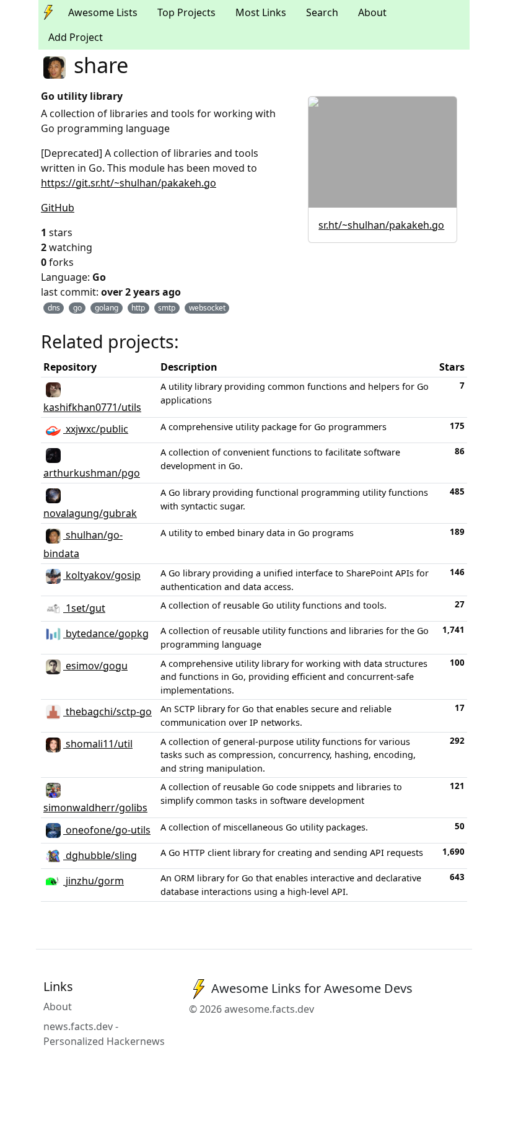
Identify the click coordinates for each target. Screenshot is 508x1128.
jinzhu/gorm (93, 881)
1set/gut (84, 608)
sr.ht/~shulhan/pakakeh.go (381, 225)
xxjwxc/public (95, 429)
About (372, 12)
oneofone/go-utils (107, 830)
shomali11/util (98, 744)
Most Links (260, 12)
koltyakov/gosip (102, 575)
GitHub (57, 207)
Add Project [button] (75, 37)
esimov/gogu (95, 665)
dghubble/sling (100, 855)
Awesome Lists (103, 12)
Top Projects (186, 12)
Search (322, 12)
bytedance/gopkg (106, 633)
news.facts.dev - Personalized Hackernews (104, 1034)
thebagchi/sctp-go (107, 711)
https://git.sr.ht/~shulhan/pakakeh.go (128, 183)
